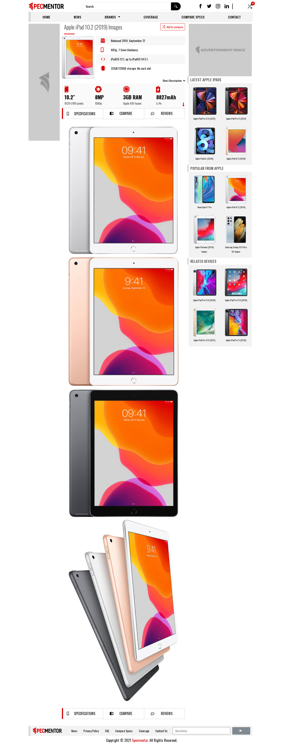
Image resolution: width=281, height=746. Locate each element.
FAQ (107, 731)
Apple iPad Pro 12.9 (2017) (204, 340)
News (77, 17)
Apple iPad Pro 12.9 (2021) (204, 118)
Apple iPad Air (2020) (204, 158)
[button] (83, 113)
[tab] (123, 80)
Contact (234, 17)
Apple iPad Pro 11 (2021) (236, 118)
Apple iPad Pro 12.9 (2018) (236, 300)
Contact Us (161, 731)
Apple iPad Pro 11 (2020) (236, 340)
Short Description (172, 80)
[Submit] (241, 731)
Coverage (151, 17)
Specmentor (140, 740)
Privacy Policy (91, 731)
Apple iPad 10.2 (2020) (236, 158)
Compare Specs (193, 17)
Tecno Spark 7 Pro (204, 207)
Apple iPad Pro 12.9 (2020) (204, 300)
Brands (110, 17)
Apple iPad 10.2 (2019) (236, 207)
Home (46, 17)
